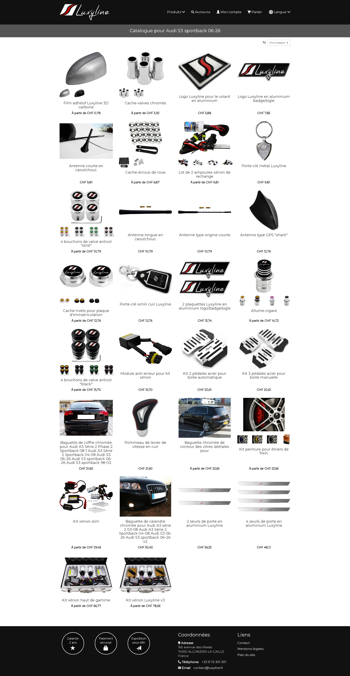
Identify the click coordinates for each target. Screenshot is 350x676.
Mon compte (231, 12)
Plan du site (246, 655)
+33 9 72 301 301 (214, 662)
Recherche (202, 12)
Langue (280, 12)
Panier (257, 12)
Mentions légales (250, 649)
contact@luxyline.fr (208, 668)
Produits (174, 12)
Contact (243, 643)
